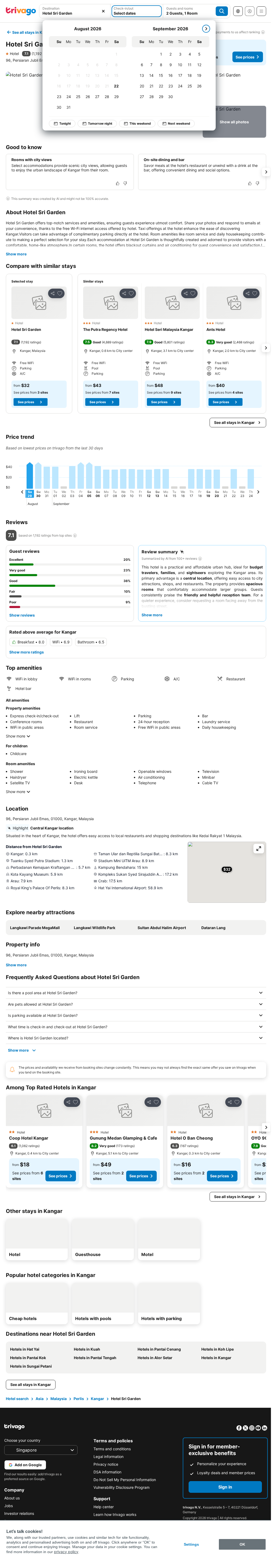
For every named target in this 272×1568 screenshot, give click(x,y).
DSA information (106, 1472)
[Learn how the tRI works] (75, 535)
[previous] (22, 493)
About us (12, 1498)
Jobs (8, 1505)
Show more (16, 254)
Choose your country (22, 1440)
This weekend (140, 123)
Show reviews (22, 615)
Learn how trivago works (113, 1514)
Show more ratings (26, 652)
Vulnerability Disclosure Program (120, 1487)
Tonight (65, 123)
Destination (51, 8)
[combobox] (74, 11)
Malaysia (58, 1398)
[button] (74, 11)
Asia (39, 1398)
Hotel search (16, 1398)
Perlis (78, 1398)
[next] (206, 29)
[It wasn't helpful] (125, 183)
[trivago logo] (21, 11)
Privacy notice (104, 1464)
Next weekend (179, 123)
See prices (245, 57)
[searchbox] (74, 13)
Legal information (107, 1456)
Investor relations (19, 1513)
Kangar (97, 1398)
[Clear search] (103, 11)
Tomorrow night (100, 123)
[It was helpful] (117, 183)
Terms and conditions (110, 1449)
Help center (102, 1506)
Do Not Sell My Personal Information (123, 1479)
